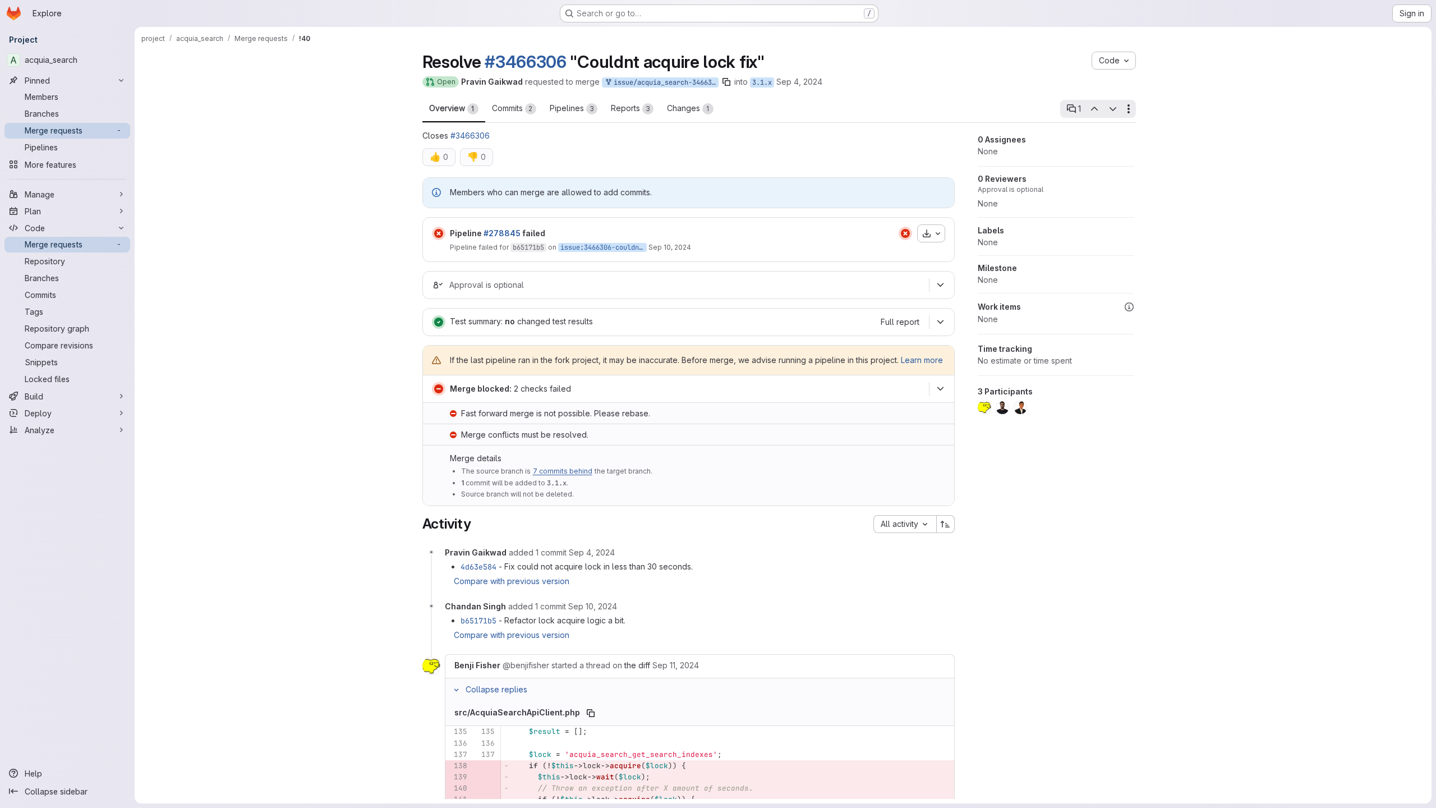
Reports (630, 108)
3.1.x (762, 82)
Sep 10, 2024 (669, 247)
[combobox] (904, 524)
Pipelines (572, 108)
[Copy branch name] (726, 82)
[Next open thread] (1113, 109)
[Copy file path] (590, 713)
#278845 (502, 233)
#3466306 (526, 62)
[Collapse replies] (456, 689)
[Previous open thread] (1094, 109)
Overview (452, 108)
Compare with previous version (511, 581)
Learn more (922, 360)
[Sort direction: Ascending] (946, 524)
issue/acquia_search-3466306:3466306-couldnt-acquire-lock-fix (664, 82)
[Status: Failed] (438, 233)
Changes (688, 108)
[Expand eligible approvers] (940, 285)
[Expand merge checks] (940, 389)
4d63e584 (478, 567)
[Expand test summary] (940, 322)
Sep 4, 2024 (799, 81)
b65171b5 (528, 247)
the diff (637, 665)
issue (570, 247)
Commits (512, 108)
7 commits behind (562, 471)
